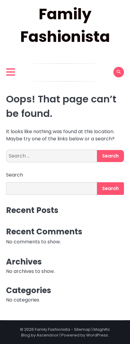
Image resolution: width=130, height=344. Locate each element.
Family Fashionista (52, 329)
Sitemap (82, 329)
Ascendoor (48, 335)
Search (14, 174)
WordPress (97, 335)
